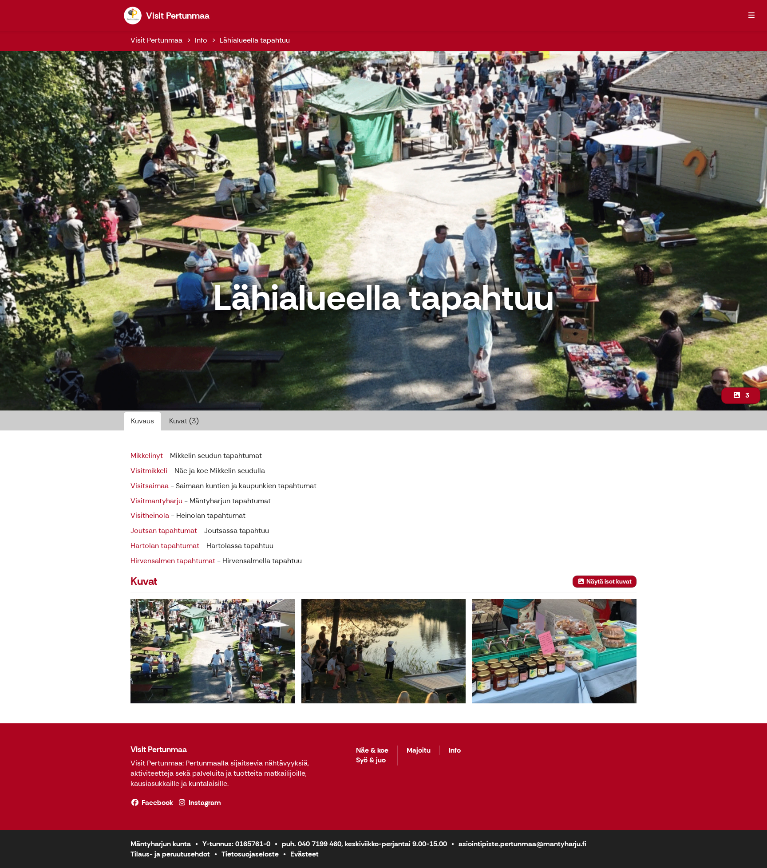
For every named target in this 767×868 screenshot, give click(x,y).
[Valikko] (751, 15)
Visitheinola (149, 515)
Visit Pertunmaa (156, 40)
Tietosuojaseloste (250, 854)
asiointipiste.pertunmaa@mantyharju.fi (522, 843)
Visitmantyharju (156, 500)
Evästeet (304, 854)
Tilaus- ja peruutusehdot (170, 854)
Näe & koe (372, 750)
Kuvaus (142, 421)
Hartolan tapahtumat (164, 545)
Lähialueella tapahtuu (255, 40)
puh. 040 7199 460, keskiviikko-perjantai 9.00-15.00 (364, 843)
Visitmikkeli (148, 470)
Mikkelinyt (146, 455)
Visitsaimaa (149, 485)
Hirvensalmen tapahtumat (172, 560)
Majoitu (419, 750)
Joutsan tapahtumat (163, 530)
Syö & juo (371, 760)
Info (201, 40)
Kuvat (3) (184, 421)
